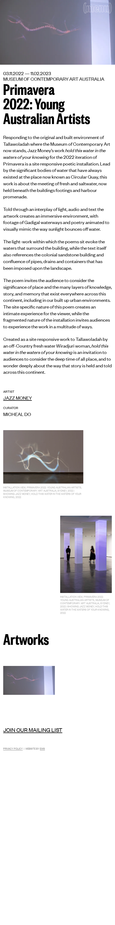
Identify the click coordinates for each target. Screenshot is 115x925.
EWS (42, 748)
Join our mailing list (32, 729)
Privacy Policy (13, 748)
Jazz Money (17, 397)
